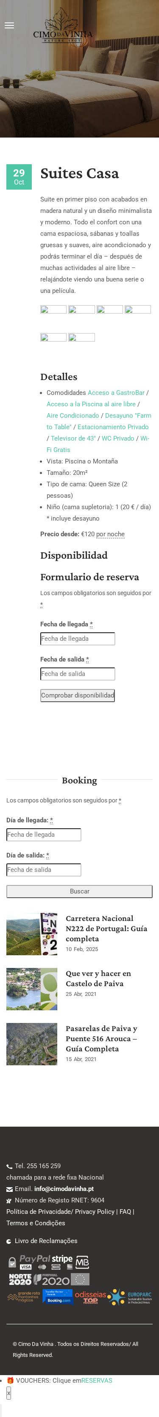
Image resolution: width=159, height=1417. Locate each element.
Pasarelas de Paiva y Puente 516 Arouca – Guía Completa (101, 1038)
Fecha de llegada (66, 624)
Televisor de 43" (73, 438)
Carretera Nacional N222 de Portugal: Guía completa (107, 928)
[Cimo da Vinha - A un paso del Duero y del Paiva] (63, 25)
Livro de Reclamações (46, 1241)
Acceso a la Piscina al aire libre (91, 404)
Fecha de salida (64, 659)
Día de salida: (27, 855)
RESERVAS (96, 1380)
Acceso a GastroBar (116, 393)
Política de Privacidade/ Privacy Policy (60, 1212)
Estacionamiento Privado (113, 427)
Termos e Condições (35, 1223)
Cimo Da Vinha (35, 1344)
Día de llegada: (29, 820)
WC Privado (118, 438)
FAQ (125, 1212)
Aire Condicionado (73, 415)
